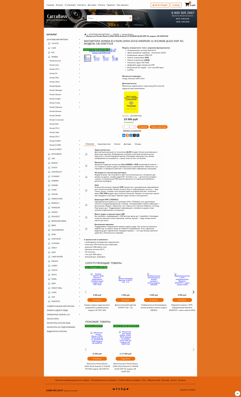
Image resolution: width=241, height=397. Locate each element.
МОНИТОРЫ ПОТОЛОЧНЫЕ (58, 323)
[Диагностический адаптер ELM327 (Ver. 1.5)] (125, 279)
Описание (90, 144)
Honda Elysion (127, 34)
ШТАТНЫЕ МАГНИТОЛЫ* (99, 34)
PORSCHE (55, 208)
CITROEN (55, 243)
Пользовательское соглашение (104, 380)
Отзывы (138, 144)
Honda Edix (54, 124)
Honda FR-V (54, 128)
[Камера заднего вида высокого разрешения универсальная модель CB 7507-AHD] (97, 279)
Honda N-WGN (55, 149)
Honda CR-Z (54, 137)
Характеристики (104, 144)
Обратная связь (153, 380)
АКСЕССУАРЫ (53, 319)
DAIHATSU (55, 301)
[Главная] (85, 34)
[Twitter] (127, 389)
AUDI (53, 252)
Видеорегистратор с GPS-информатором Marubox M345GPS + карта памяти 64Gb (182, 307)
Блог (144, 380)
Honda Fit (53, 73)
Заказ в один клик (158, 127)
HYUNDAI (55, 176)
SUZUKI (54, 194)
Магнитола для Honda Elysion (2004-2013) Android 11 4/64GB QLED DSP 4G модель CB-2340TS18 (125, 368)
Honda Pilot (54, 78)
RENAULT (55, 203)
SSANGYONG (57, 199)
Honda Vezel (54, 82)
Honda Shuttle (55, 116)
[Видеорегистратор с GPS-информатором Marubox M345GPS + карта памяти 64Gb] (182, 279)
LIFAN (53, 292)
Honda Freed (54, 103)
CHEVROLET (56, 172)
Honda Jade (54, 132)
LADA (53, 48)
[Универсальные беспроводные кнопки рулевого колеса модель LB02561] (154, 279)
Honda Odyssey (55, 107)
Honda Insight (55, 99)
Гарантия (111, 5)
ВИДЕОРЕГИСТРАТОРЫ (57, 331)
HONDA (116, 34)
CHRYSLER (56, 239)
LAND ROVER (57, 257)
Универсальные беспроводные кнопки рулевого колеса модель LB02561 (154, 307)
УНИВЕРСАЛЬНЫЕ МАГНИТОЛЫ (60, 306)
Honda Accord (55, 61)
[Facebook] (116, 389)
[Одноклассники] (127, 135)
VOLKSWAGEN (57, 230)
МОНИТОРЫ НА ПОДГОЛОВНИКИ (61, 327)
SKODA (54, 212)
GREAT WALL (57, 288)
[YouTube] (125, 389)
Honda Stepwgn (55, 90)
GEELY (54, 248)
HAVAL (54, 279)
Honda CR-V (54, 69)
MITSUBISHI (56, 154)
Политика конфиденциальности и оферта (72, 380)
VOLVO (54, 270)
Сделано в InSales (187, 390)
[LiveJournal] (137, 135)
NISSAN (54, 185)
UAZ (53, 158)
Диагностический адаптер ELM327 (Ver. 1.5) (125, 306)
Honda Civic (54, 65)
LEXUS (54, 167)
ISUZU (54, 275)
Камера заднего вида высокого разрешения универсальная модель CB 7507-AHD (97, 307)
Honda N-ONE (55, 145)
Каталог (59, 5)
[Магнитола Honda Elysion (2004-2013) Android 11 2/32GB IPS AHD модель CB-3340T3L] (97, 338)
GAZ (53, 297)
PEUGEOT (55, 216)
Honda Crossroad (56, 120)
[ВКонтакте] (123, 135)
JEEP (53, 283)
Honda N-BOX (55, 141)
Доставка (92, 5)
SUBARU (55, 181)
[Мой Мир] (130, 135)
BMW (53, 225)
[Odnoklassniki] (122, 389)
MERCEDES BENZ (58, 221)
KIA (52, 52)
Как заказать (123, 5)
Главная (50, 5)
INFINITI (54, 261)
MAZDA (54, 163)
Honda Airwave (55, 111)
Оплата (101, 5)
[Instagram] (119, 389)
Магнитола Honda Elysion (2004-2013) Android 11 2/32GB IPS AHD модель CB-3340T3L (97, 366)
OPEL (53, 234)
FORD (53, 190)
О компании (70, 5)
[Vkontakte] (113, 389)
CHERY (54, 266)
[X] (134, 135)
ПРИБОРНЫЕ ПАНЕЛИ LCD (58, 315)
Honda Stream (55, 94)
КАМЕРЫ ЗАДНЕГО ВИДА (57, 310)
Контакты (81, 5)
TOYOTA (55, 43)
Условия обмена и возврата (129, 380)
